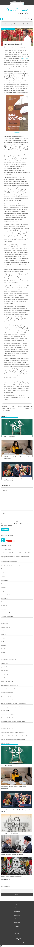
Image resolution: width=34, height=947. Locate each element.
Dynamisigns (22, 942)
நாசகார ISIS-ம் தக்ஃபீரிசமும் (6, 728)
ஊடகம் (2, 656)
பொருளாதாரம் (3, 674)
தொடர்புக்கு (19, 1)
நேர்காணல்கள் (17, 922)
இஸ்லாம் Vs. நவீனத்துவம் (5, 696)
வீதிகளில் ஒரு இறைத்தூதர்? (9, 436)
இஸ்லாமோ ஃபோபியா (5, 594)
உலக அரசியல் (3, 598)
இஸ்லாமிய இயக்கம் (4, 612)
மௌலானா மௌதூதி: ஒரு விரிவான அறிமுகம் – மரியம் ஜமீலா (12, 732)
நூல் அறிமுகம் (4, 29)
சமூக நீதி (3, 630)
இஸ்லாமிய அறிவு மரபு (5, 583)
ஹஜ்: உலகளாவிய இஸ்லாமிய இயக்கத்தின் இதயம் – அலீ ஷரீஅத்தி (13, 721)
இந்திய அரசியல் (4, 601)
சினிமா (2, 620)
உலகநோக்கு (3, 576)
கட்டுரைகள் (17, 907)
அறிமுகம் (14, 1)
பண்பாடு (2, 609)
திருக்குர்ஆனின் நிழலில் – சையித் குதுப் (8, 717)
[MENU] (1, 19)
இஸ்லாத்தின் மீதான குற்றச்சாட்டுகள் (7, 659)
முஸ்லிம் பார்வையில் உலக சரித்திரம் (7, 714)
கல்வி (2, 638)
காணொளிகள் (17, 911)
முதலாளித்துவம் (4, 666)
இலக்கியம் (3, 645)
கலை (2, 641)
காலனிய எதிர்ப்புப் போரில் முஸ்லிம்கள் (8, 688)
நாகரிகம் (2, 634)
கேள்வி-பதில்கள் (17, 918)
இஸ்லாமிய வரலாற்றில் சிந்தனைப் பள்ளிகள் (8, 685)
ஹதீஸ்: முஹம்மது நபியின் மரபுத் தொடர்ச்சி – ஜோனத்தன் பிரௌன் (13, 735)
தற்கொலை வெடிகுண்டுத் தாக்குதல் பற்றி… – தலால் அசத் (11, 706)
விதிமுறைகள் (17, 933)
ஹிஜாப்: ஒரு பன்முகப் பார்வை (6, 699)
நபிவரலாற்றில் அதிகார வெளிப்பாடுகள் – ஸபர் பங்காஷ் (11, 725)
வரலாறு (2, 591)
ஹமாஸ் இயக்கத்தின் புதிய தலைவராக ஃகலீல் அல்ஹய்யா (11, 565)
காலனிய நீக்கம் (4, 623)
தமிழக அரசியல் (4, 663)
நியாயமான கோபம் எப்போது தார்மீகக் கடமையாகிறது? (11, 876)
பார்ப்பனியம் (3, 605)
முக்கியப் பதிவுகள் (11, 29)
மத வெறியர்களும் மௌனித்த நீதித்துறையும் (9, 561)
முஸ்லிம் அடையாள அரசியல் (6, 616)
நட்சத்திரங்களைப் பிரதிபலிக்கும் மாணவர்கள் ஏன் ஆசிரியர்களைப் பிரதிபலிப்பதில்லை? (16, 552)
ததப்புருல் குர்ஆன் (4, 710)
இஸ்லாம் (2, 677)
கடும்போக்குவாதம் (4, 627)
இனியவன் (14, 47)
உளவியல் (2, 652)
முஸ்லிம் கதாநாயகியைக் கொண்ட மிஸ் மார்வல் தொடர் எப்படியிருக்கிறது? (8, 408)
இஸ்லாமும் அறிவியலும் (5, 648)
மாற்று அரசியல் (4, 670)
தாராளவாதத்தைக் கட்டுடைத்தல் (7, 692)
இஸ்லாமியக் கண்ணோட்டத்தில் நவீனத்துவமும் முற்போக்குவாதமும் (13, 703)
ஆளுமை (2, 587)
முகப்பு (17, 904)
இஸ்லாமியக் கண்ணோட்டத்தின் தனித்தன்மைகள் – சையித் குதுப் (13, 739)
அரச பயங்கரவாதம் (4, 580)
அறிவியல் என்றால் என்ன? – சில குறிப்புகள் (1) (25, 407)
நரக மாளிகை (25, 58)
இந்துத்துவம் (22, 47)
